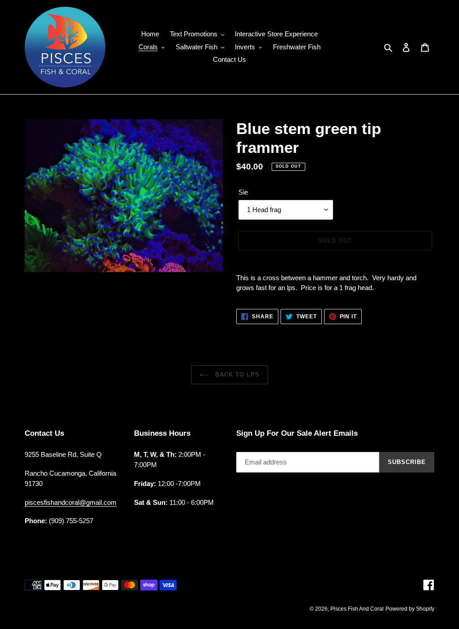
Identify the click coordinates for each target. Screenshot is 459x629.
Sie (243, 192)
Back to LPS (236, 374)
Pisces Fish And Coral (357, 609)
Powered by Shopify (409, 609)
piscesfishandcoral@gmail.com (71, 502)
